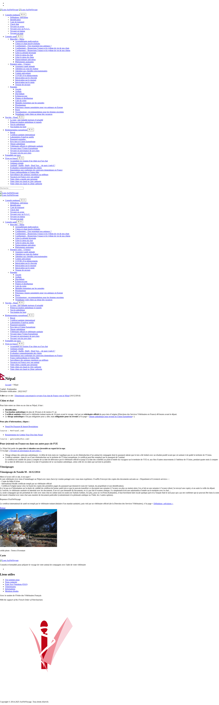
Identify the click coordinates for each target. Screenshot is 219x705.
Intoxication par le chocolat (26, 78)
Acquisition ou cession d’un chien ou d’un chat (29, 161)
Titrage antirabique (17, 144)
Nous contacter (11, 582)
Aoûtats (18, 91)
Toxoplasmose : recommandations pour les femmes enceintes (39, 112)
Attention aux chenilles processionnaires (31, 71)
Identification (15, 20)
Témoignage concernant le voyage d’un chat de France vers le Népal (42, 396)
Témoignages (10, 587)
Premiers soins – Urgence (20, 64)
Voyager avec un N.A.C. (20, 29)
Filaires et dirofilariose (24, 98)
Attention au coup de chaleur (26, 69)
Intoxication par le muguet (25, 80)
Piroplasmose (20, 105)
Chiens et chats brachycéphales (27, 44)
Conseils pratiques (12, 15)
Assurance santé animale (25, 66)
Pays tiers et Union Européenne (22, 141)
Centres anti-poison (23, 73)
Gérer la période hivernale (25, 53)
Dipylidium (19, 94)
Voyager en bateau (17, 31)
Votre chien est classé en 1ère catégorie (25, 181)
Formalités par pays (13, 155)
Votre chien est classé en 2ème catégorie (26, 184)
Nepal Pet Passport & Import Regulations (21, 426)
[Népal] (28, 546)
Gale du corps (20, 100)
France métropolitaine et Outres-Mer (24, 172)
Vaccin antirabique (17, 124)
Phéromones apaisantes (24, 62)
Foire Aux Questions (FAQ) (16, 584)
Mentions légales (12, 591)
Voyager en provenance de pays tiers (24, 151)
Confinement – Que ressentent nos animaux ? (33, 46)
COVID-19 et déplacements (26, 75)
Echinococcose (21, 96)
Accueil (8, 385)
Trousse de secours (22, 85)
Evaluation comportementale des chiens (26, 168)
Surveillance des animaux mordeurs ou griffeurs (29, 174)
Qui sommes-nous (12, 580)
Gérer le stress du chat (24, 55)
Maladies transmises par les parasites (29, 103)
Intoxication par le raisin (24, 82)
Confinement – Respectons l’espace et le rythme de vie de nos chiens (42, 50)
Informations (10, 589)
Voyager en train (16, 33)
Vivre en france (11, 158)
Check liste (14, 24)
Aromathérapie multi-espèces (26, 41)
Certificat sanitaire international (22, 135)
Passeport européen (18, 139)
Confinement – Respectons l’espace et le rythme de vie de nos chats (42, 48)
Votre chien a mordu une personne (24, 179)
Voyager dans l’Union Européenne (24, 148)
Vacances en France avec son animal (24, 177)
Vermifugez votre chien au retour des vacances (33, 114)
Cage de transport (17, 22)
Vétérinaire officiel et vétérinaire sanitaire (26, 146)
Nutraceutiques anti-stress (25, 59)
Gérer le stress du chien (24, 57)
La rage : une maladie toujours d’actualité (26, 120)
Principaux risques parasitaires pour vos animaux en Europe (39, 107)
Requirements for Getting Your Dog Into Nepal (24, 435)
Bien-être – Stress (17, 39)
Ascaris (18, 89)
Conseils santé (10, 36)
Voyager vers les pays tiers (20, 153)
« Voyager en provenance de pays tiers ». (25, 451)
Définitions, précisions (19, 17)
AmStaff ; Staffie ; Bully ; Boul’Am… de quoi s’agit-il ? (32, 165)
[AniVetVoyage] (9, 193)
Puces (17, 110)
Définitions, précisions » (163, 504)
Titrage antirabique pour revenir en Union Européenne (110, 416)
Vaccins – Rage (11, 117)
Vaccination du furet (18, 127)
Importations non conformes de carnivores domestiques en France (36, 170)
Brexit (12, 132)
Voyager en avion (17, 26)
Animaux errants (16, 163)
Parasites (13, 87)
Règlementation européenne (16, 130)
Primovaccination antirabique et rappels (26, 122)
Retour (2, 508)
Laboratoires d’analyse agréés (22, 137)
